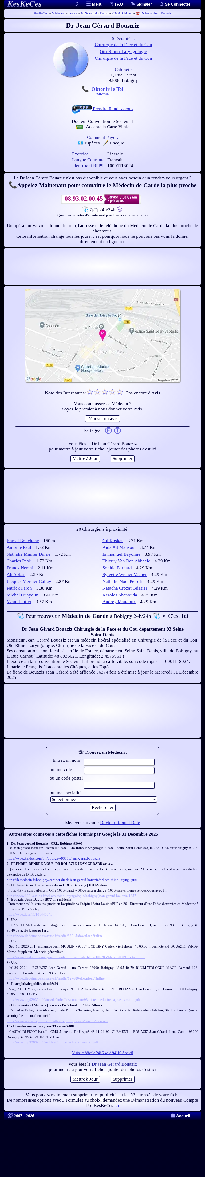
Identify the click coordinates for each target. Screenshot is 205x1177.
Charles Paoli (19, 560)
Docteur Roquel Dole (120, 822)
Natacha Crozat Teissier (124, 588)
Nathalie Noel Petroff (122, 581)
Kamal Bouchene (23, 540)
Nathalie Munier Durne (28, 554)
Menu (96, 4)
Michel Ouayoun (22, 595)
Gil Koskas (112, 540)
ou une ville (61, 769)
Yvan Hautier (19, 601)
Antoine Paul (19, 547)
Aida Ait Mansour (119, 547)
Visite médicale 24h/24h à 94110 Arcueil (102, 1053)
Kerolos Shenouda (119, 595)
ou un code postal (66, 778)
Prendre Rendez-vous (112, 108)
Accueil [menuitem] (180, 1116)
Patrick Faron (19, 588)
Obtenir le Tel (107, 91)
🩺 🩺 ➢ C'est (102, 615)
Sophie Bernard (117, 567)
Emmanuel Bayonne (121, 554)
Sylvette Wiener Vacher (124, 574)
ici (116, 1105)
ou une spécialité (66, 792)
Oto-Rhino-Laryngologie (123, 51)
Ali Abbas (16, 574)
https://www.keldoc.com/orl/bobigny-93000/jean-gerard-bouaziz (53, 858)
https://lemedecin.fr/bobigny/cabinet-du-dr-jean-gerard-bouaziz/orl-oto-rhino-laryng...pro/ (72, 880)
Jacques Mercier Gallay (29, 581)
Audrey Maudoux (119, 601)
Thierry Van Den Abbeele (126, 560)
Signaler (143, 4)
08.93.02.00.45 (84, 198)
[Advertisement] (102, 267)
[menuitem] (174, 4)
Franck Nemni (20, 567)
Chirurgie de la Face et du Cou (123, 44)
